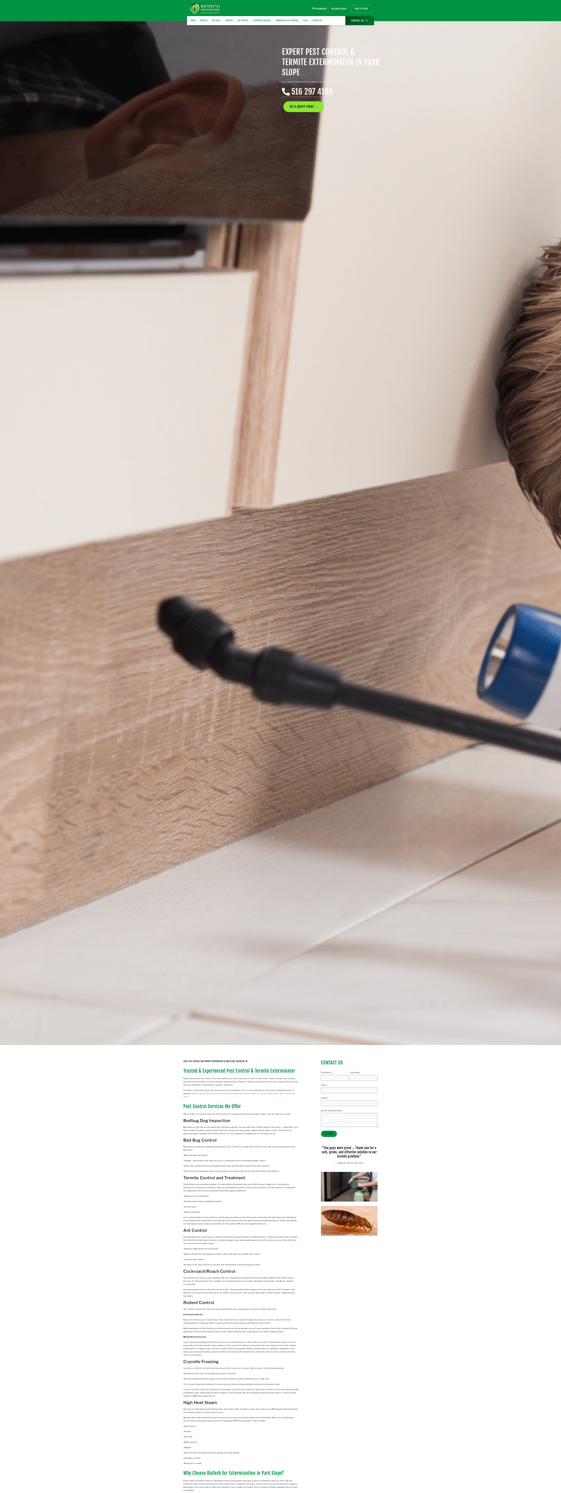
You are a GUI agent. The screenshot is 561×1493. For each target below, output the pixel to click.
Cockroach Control (262, 20)
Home (193, 20)
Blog (305, 20)
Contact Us (317, 20)
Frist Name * (327, 1073)
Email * (324, 1085)
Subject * (325, 1098)
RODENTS (204, 20)
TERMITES (229, 20)
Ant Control (243, 20)
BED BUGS (216, 20)
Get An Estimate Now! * (332, 1111)
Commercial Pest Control (287, 20)
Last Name (355, 1073)
